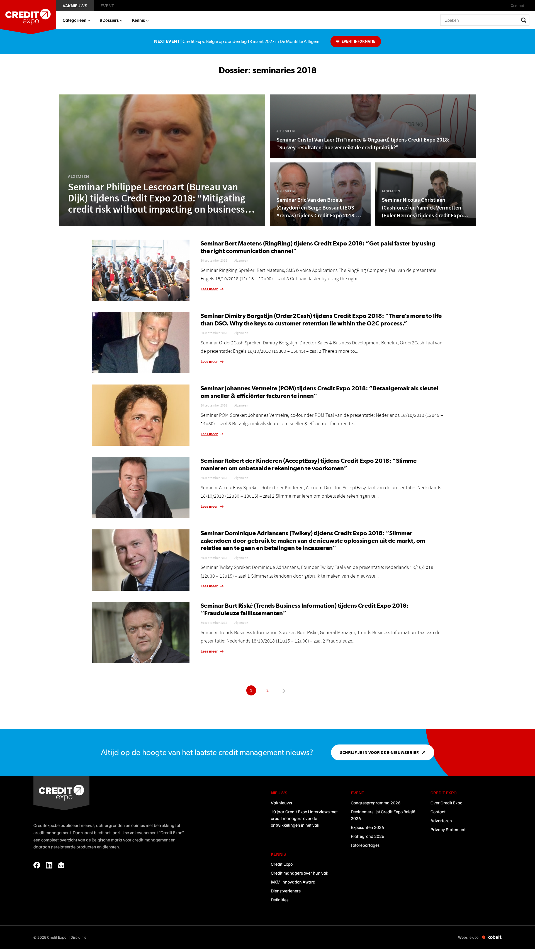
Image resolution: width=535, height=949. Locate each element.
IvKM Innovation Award (293, 882)
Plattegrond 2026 (367, 836)
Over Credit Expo (446, 803)
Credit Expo (282, 864)
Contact (438, 811)
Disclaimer (79, 937)
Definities (279, 899)
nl (530, 5)
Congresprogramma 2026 (375, 803)
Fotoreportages (365, 845)
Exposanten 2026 (367, 827)
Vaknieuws (281, 803)
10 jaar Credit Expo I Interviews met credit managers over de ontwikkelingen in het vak (304, 818)
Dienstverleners (286, 891)
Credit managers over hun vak (299, 873)
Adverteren (441, 820)
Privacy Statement (448, 829)
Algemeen (241, 260)
